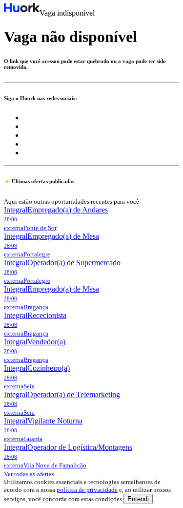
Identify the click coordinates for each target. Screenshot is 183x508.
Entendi (138, 499)
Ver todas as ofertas (29, 474)
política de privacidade (87, 489)
